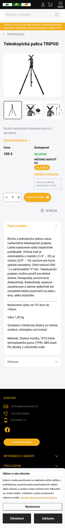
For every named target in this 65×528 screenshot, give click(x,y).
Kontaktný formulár (21, 442)
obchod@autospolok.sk (24, 406)
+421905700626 (20, 413)
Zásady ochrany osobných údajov (39, 497)
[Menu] (60, 4)
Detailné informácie (15, 140)
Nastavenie (32, 506)
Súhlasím (48, 518)
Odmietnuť (17, 518)
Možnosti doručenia (46, 174)
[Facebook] (7, 429)
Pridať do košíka (35, 197)
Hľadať (56, 14)
